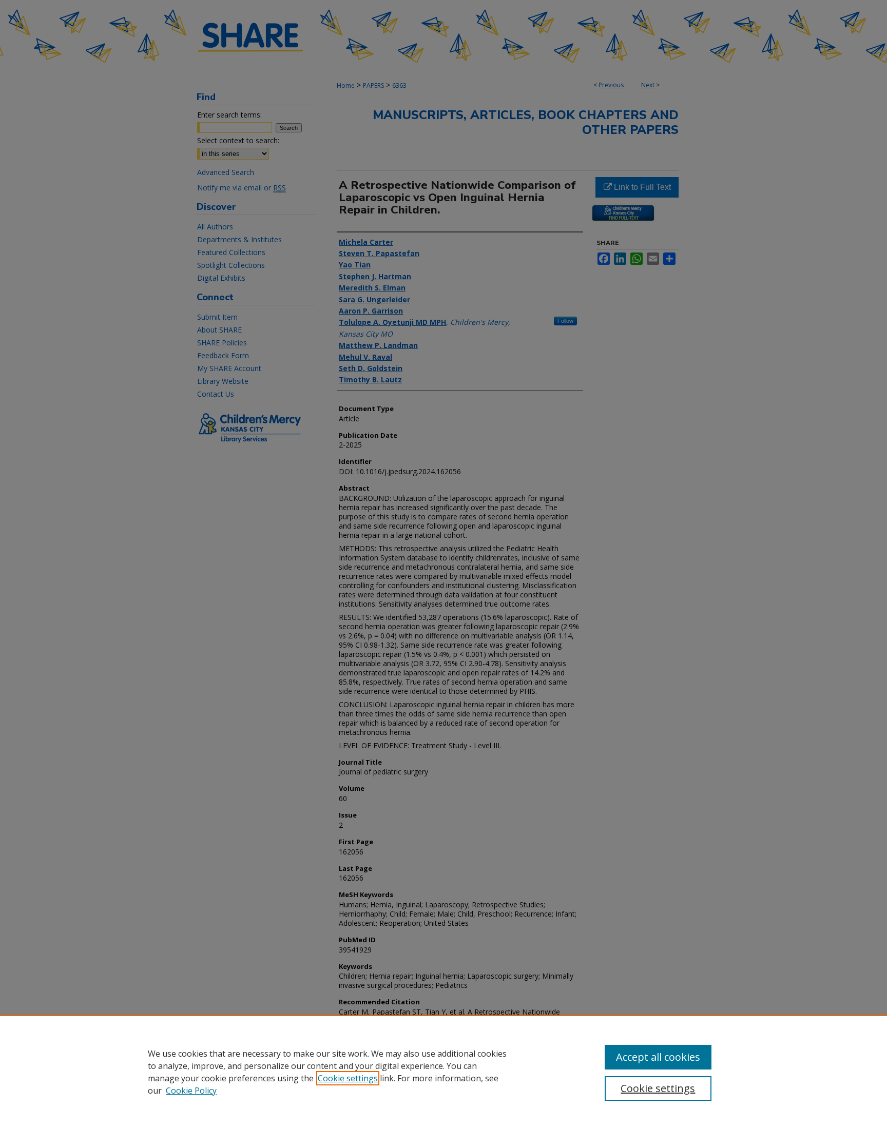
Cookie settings (348, 1078)
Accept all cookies (658, 1057)
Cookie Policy (191, 1090)
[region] (443, 1071)
